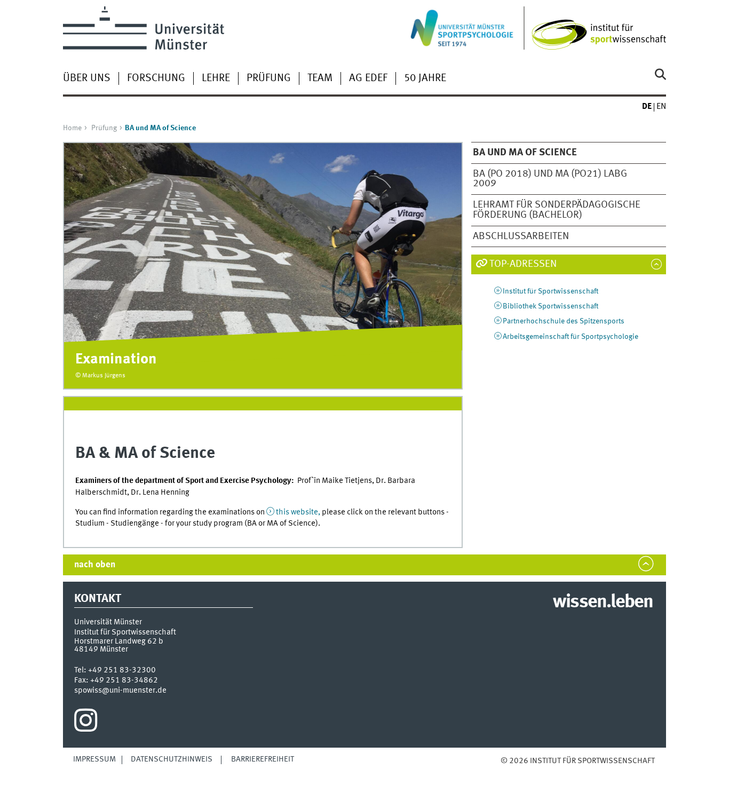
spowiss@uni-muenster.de (120, 690)
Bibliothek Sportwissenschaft (550, 306)
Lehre (216, 78)
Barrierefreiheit (262, 759)
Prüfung (269, 78)
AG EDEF (368, 78)
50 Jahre (425, 78)
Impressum (94, 759)
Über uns (86, 78)
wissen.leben (603, 602)
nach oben (94, 564)
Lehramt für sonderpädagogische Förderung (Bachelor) (556, 210)
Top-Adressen (523, 264)
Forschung (156, 78)
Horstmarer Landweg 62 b (118, 641)
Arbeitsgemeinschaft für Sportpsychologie (570, 336)
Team (319, 78)
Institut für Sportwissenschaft (550, 291)
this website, (298, 512)
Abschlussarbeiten (521, 236)
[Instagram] (85, 723)
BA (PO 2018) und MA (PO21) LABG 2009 (550, 179)
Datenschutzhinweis (171, 759)
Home (72, 128)
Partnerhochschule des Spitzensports (563, 321)
